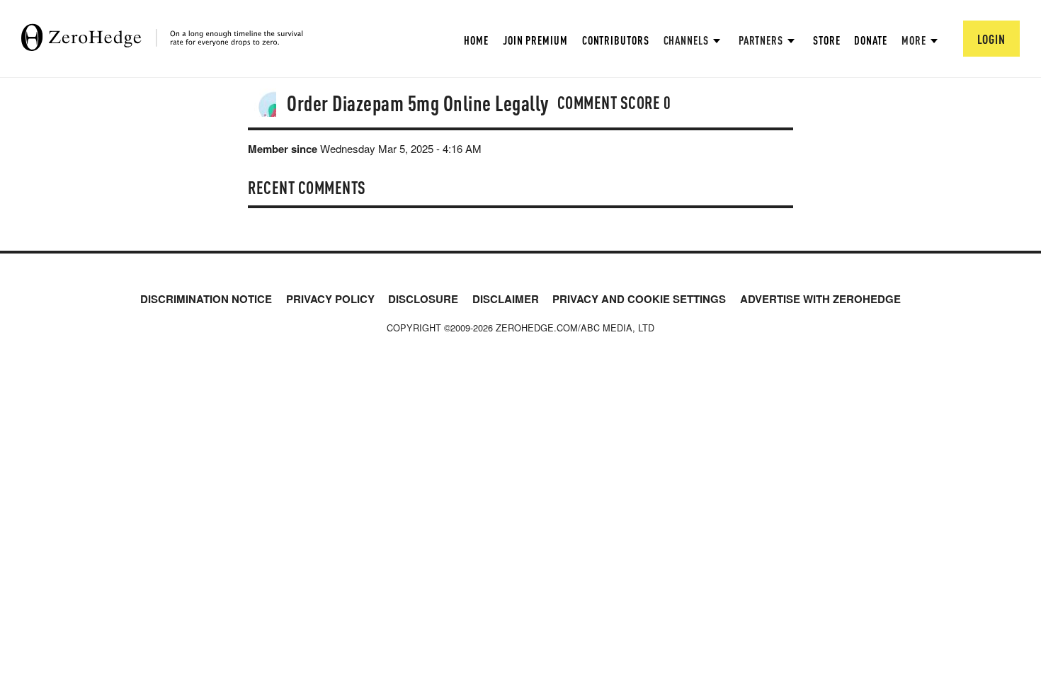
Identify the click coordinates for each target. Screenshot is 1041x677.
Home (476, 40)
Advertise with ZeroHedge (820, 299)
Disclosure (423, 299)
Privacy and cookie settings (639, 299)
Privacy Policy (330, 299)
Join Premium (535, 40)
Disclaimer (505, 299)
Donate (870, 40)
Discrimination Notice (206, 299)
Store (827, 40)
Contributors (615, 40)
